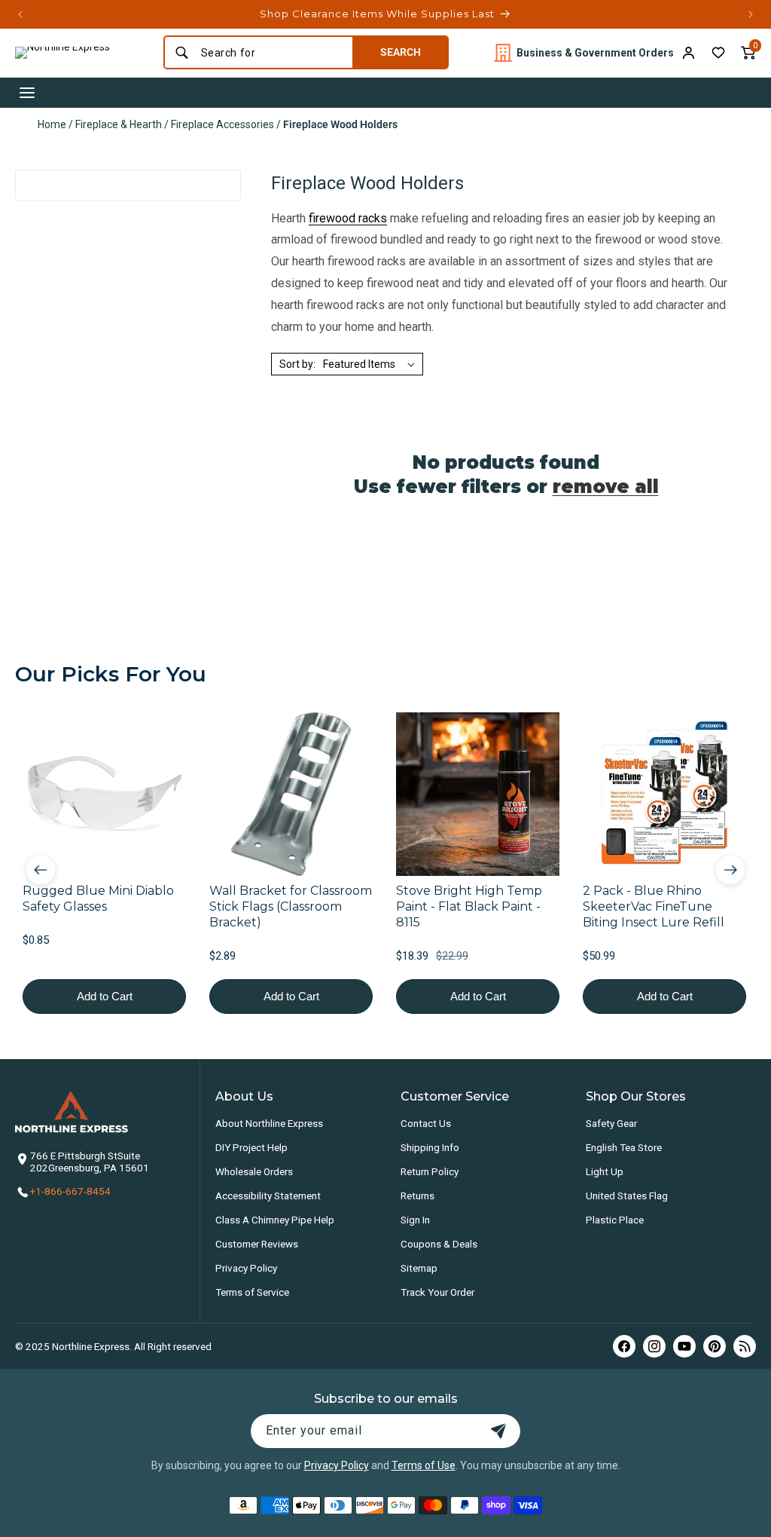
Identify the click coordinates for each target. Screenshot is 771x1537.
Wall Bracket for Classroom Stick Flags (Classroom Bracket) (290, 906)
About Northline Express (269, 1123)
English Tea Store (624, 1147)
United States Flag (627, 1195)
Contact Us (426, 1123)
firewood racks (348, 218)
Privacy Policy (246, 1268)
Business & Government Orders (595, 53)
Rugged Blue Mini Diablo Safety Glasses (98, 898)
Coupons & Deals (439, 1244)
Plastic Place (615, 1220)
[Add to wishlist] (718, 52)
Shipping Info (430, 1147)
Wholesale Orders (254, 1171)
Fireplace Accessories (222, 124)
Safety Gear (611, 1123)
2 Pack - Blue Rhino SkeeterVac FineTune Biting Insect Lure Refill (653, 906)
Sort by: (297, 364)
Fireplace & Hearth (118, 124)
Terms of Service (252, 1292)
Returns (417, 1195)
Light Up (604, 1171)
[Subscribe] (498, 1431)
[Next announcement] (750, 14)
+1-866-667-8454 (70, 1191)
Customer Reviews (256, 1244)
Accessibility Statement (268, 1195)
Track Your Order (437, 1292)
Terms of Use (424, 1465)
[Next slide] (730, 870)
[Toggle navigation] (27, 93)
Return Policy (430, 1171)
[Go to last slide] (40, 870)
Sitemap (419, 1268)
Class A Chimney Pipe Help (274, 1220)
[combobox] (272, 53)
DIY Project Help (251, 1147)
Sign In (415, 1220)
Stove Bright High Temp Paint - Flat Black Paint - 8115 (469, 906)
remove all (606, 487)
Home (52, 124)
